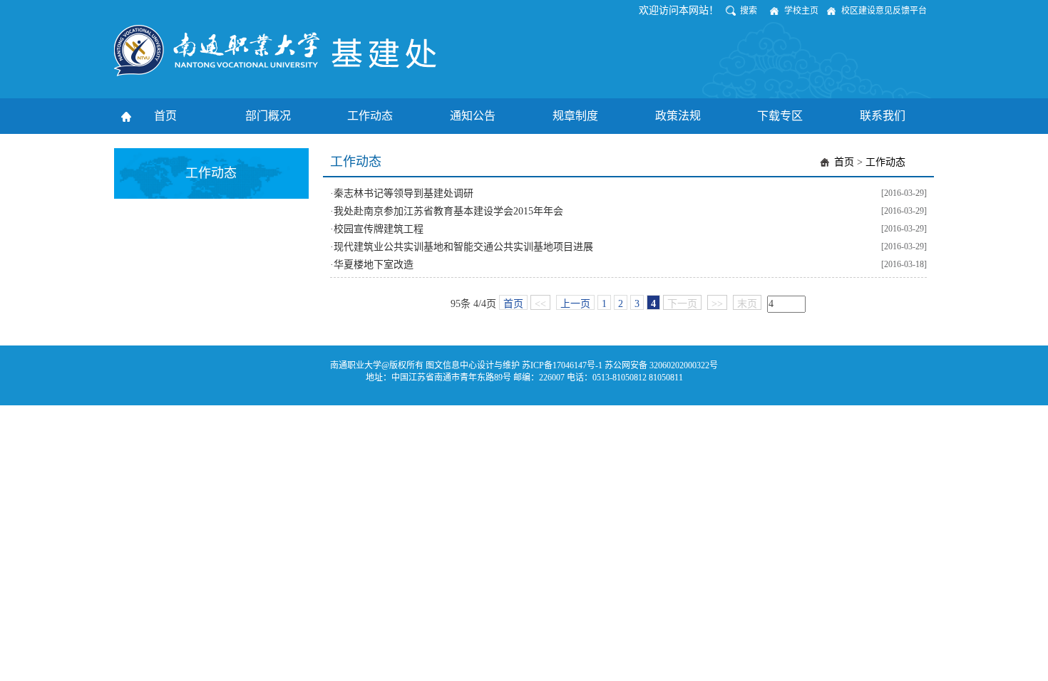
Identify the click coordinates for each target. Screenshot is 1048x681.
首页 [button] (165, 116)
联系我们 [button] (882, 116)
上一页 (575, 303)
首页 (844, 162)
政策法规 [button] (678, 116)
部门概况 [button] (268, 116)
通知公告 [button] (472, 116)
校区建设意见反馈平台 (884, 11)
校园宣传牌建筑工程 (378, 229)
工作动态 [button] (370, 116)
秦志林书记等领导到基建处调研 (403, 193)
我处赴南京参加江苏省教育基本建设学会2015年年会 (448, 211)
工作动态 (885, 162)
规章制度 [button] (575, 116)
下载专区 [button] (780, 116)
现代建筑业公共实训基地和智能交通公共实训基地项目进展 (463, 246)
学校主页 (801, 11)
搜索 (748, 11)
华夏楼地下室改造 (373, 264)
